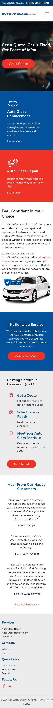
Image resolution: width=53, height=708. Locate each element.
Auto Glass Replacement (15, 632)
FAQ (4, 653)
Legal (27, 703)
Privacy (49, 699)
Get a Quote (18, 64)
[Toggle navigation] (47, 14)
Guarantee (7, 636)
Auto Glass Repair (11, 629)
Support (6, 673)
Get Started (21, 464)
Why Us (6, 649)
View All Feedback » (26, 604)
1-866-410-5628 (37, 3)
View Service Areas (26, 356)
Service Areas (9, 669)
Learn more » (15, 141)
